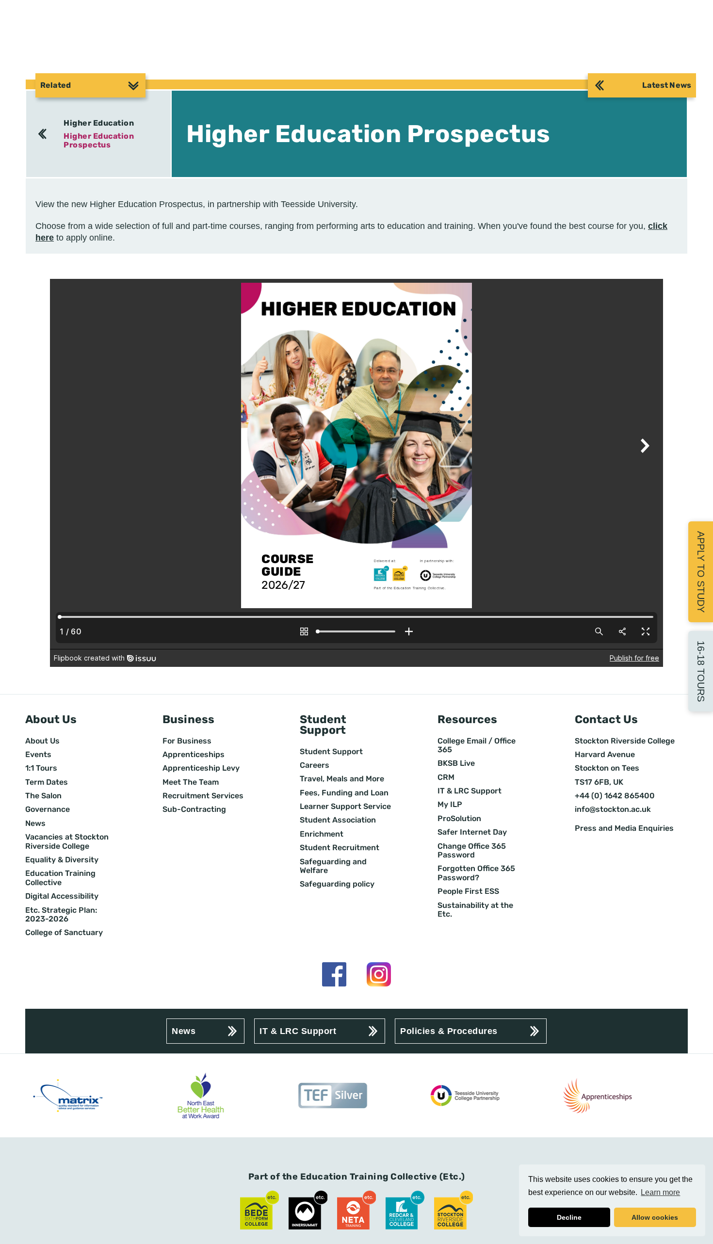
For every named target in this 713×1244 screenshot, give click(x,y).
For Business (186, 741)
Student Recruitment (339, 847)
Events (38, 754)
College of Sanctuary (64, 932)
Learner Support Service (345, 806)
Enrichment (321, 834)
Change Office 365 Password (472, 850)
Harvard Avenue (605, 754)
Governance (47, 809)
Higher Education (99, 123)
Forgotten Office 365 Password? (476, 873)
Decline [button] (569, 1217)
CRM (446, 777)
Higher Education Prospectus (99, 140)
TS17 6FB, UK (599, 782)
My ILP (450, 804)
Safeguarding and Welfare (333, 866)
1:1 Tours (41, 768)
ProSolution (459, 818)
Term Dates (46, 782)
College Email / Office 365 (477, 745)
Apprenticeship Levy (201, 768)
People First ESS (468, 891)
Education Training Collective (60, 878)
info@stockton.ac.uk (613, 809)
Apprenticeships (193, 754)
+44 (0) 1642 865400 (615, 796)
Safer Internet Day (472, 832)
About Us (42, 741)
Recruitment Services (202, 796)
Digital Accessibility (61, 896)
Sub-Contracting (194, 809)
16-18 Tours (701, 671)
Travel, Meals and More (342, 779)
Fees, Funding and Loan (344, 793)
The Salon (43, 796)
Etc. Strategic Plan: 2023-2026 (61, 914)
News (35, 823)
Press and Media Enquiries (624, 828)
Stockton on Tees (607, 768)
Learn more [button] (660, 1192)
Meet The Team (190, 782)
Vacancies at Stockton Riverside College (67, 841)
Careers (314, 765)
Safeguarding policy (337, 884)
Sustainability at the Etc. (475, 910)
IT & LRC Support (470, 791)
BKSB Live (456, 763)
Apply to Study (701, 572)
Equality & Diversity (61, 860)
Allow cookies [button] (655, 1217)
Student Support (331, 751)
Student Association (338, 820)
